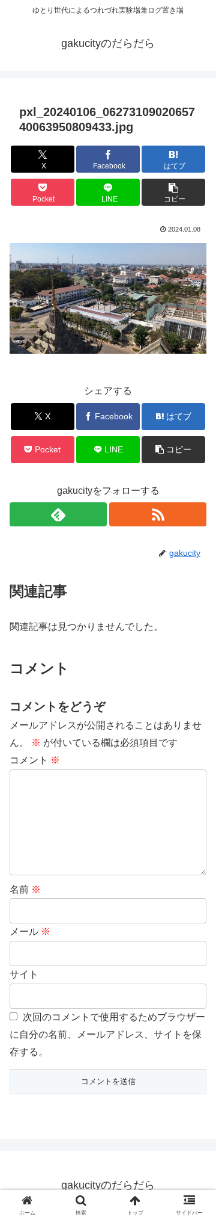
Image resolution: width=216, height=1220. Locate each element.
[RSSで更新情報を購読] (157, 514)
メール (30, 931)
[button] (174, 192)
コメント (35, 760)
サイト (24, 974)
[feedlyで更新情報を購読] (58, 514)
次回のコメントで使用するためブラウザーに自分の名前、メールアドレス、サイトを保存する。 (107, 1034)
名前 (25, 889)
